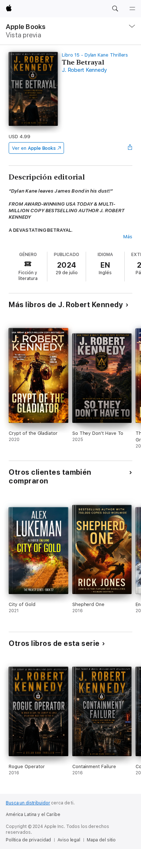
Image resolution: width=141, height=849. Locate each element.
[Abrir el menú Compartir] (130, 148)
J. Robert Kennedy (84, 70)
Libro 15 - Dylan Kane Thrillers (95, 55)
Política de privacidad (28, 839)
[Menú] (132, 8)
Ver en (34, 148)
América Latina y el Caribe (33, 814)
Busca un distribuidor (28, 802)
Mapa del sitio (101, 839)
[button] (115, 8)
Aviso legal (68, 839)
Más (127, 236)
